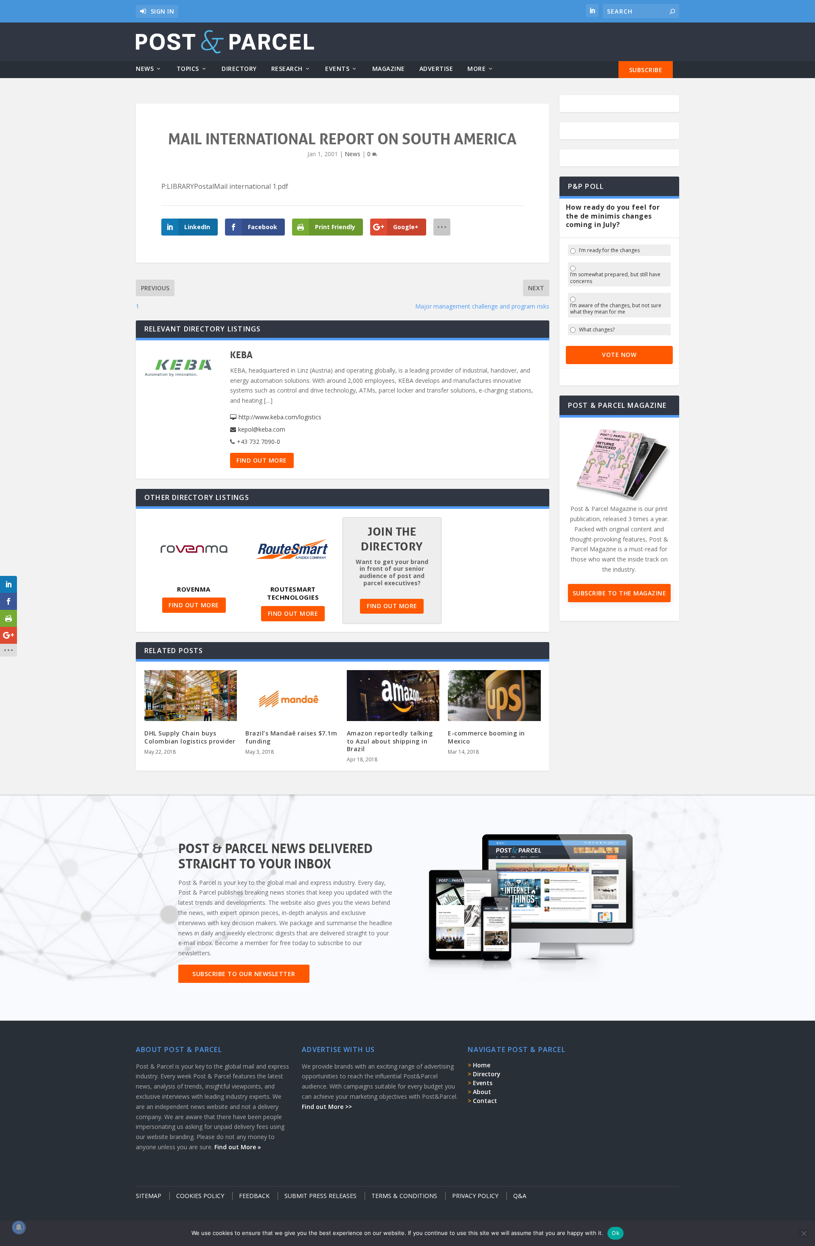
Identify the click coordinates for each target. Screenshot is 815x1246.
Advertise (436, 69)
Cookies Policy (200, 1196)
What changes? (597, 329)
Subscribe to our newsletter (243, 974)
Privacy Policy (475, 1196)
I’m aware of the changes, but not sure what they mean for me (615, 308)
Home (481, 1065)
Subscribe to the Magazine (619, 593)
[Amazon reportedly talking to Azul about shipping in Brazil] (393, 698)
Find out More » (237, 1147)
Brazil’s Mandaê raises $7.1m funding (291, 737)
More (476, 69)
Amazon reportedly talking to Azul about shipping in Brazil (390, 740)
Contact (485, 1101)
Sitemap (148, 1196)
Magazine (388, 69)
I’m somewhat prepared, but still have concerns (615, 277)
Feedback (254, 1196)
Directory (239, 69)
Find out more (261, 460)
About (482, 1092)
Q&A (519, 1196)
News (145, 69)
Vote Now (619, 355)
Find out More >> (327, 1107)
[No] (803, 1233)
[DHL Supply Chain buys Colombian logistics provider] (190, 698)
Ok (615, 1232)
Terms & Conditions (404, 1196)
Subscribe (646, 70)
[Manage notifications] (18, 1227)
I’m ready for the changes (609, 250)
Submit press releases (320, 1196)
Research (287, 69)
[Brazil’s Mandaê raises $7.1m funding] (291, 698)
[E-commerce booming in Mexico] (494, 698)
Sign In (162, 11)
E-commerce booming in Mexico (486, 737)
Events (337, 69)
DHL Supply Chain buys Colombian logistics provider (189, 737)
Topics (188, 69)
